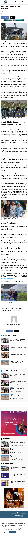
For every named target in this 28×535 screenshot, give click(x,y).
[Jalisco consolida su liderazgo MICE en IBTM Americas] (5, 340)
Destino (11, 345)
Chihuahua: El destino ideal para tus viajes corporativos (17, 362)
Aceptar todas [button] (12, 531)
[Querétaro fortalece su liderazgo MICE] (5, 348)
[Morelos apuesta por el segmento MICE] (5, 355)
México (9, 310)
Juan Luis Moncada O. (13, 342)
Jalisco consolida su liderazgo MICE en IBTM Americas (17, 340)
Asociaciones (12, 480)
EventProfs (4, 310)
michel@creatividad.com (7, 278)
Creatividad (7, 308)
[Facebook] (15, 2)
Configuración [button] (5, 532)
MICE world (18, 310)
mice (13, 310)
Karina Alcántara (12, 349)
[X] (21, 2)
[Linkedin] (19, 2)
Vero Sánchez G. (12, 477)
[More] (16, 17)
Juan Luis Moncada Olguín (10, 13)
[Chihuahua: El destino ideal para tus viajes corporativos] (5, 362)
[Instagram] (17, 2)
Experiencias (4, 8)
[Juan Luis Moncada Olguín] (2, 14)
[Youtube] (23, 2)
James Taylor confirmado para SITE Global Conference (17, 482)
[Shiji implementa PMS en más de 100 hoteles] (5, 468)
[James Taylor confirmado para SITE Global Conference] (5, 483)
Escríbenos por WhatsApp (18, 516)
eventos (20, 308)
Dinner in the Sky (14, 308)
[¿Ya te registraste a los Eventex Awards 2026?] (5, 475)
